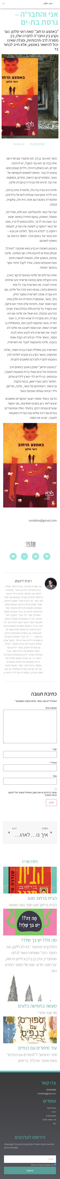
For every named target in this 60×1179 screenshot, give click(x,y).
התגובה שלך (51, 708)
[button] (3, 3)
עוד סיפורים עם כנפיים (37, 1048)
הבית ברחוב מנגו (42, 898)
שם (54, 749)
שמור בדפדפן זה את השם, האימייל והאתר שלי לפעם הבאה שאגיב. (32, 793)
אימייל (53, 762)
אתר (55, 776)
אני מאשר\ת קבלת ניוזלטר (42, 1165)
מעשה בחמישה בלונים (37, 1006)
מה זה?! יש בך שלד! (39, 940)
